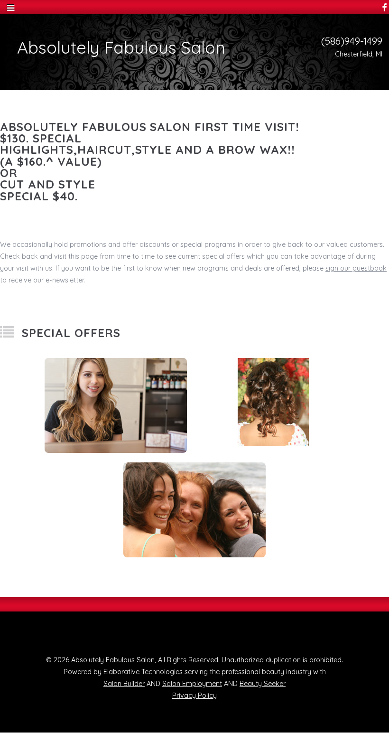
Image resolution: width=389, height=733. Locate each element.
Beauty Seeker (263, 683)
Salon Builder (124, 683)
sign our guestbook (356, 268)
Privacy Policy (194, 695)
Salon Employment (192, 683)
